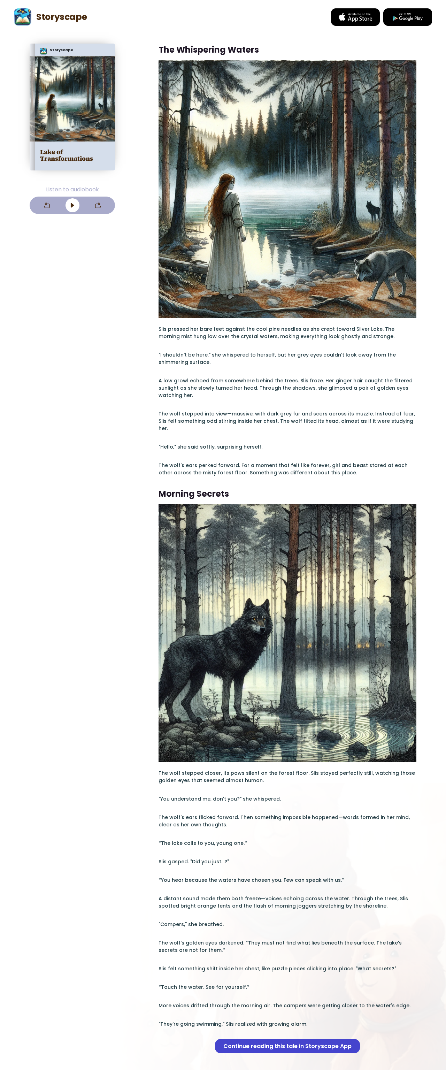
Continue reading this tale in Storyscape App (287, 1046)
